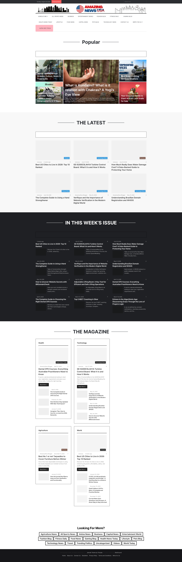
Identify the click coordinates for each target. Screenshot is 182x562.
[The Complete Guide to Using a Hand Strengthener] (41, 271)
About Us (70, 555)
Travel (70, 543)
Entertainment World (85, 16)
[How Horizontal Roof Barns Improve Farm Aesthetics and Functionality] (43, 476)
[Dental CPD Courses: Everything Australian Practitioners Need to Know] (118, 290)
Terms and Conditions (104, 555)
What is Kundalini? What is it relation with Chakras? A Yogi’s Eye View (89, 89)
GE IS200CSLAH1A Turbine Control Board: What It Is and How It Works (90, 371)
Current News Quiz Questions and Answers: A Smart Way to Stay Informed (98, 500)
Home (64, 555)
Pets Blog (95, 22)
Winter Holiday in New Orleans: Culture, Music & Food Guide (49, 76)
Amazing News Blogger (81, 195)
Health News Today (45, 22)
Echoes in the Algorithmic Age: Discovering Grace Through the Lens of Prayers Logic (129, 301)
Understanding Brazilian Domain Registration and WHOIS (97, 407)
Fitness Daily (114, 16)
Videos (116, 543)
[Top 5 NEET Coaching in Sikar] (79, 304)
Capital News (83, 22)
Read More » (43, 384)
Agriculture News (49, 534)
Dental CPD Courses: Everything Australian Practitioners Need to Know (53, 371)
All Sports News (57, 16)
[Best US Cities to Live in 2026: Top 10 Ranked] (41, 252)
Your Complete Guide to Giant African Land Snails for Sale (132, 98)
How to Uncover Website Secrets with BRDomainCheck (97, 417)
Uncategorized (103, 543)
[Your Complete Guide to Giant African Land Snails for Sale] (133, 93)
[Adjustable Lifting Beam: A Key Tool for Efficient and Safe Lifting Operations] (79, 290)
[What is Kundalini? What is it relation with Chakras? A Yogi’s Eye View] (91, 82)
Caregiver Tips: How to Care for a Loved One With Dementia (58, 413)
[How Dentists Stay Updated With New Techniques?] (43, 402)
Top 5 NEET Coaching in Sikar (86, 299)
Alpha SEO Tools (45, 28)
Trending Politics (84, 543)
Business (70, 16)
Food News (70, 22)
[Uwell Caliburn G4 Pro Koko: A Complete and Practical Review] (82, 488)
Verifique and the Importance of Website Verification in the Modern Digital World (89, 200)
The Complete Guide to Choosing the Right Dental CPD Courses (58, 393)
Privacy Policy (93, 555)
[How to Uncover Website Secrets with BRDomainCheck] (41, 290)
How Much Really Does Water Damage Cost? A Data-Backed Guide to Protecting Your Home (128, 167)
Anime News (85, 534)
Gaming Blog (127, 16)
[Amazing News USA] (91, 8)
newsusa (39, 162)
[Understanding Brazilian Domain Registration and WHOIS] (118, 271)
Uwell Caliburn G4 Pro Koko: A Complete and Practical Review (96, 490)
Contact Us (124, 22)
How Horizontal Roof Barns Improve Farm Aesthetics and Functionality (59, 478)
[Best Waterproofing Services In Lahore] (133, 71)
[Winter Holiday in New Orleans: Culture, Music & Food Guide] (49, 71)
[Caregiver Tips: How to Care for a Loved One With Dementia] (43, 411)
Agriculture (42, 16)
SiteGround (118, 552)
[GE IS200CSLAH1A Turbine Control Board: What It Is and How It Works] (79, 252)
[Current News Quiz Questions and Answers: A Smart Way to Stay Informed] (82, 498)
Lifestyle (59, 22)
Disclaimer (85, 555)
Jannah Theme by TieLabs (94, 552)
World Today (129, 543)
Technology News (109, 22)
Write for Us (136, 22)
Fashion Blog (101, 16)
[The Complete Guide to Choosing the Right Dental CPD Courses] (41, 307)
